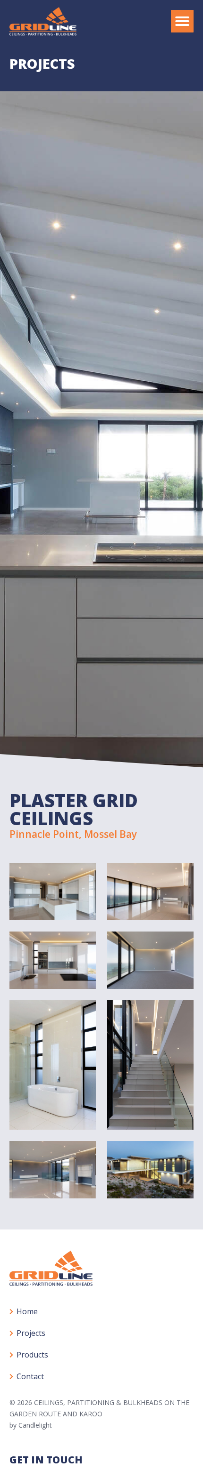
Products (32, 1355)
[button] (182, 21)
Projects (31, 1333)
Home (27, 1311)
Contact (30, 1376)
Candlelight (35, 1425)
